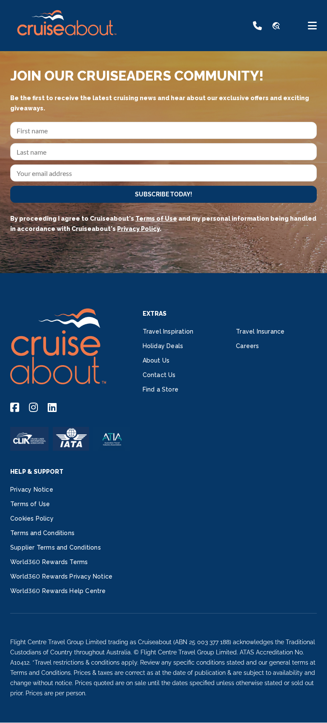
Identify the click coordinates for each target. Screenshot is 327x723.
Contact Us (159, 375)
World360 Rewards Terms (49, 562)
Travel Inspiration (168, 331)
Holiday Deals (163, 346)
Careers (247, 346)
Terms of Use (156, 218)
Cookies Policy (32, 518)
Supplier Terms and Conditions (55, 547)
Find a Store (160, 389)
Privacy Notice (31, 489)
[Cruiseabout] (66, 40)
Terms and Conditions (42, 533)
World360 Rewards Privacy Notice (61, 576)
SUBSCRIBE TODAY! (163, 194)
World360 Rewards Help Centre (58, 591)
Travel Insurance (260, 331)
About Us (156, 360)
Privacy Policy (138, 228)
